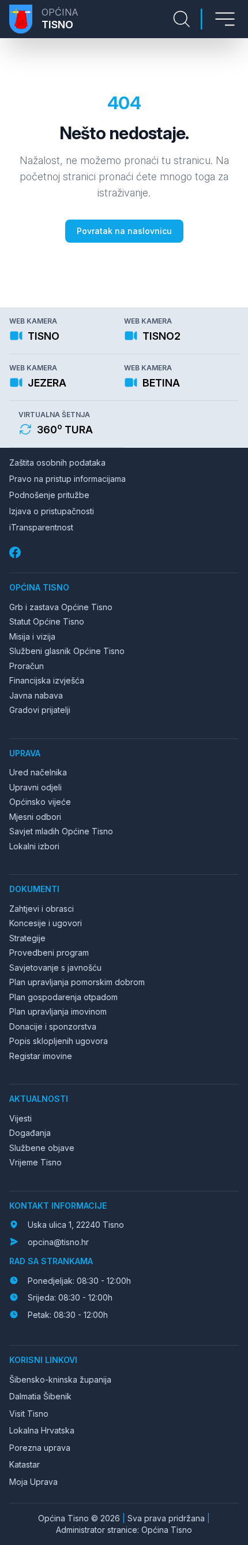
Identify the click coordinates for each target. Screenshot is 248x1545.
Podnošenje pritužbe (49, 495)
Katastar (24, 1464)
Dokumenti (34, 889)
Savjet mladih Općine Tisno (61, 831)
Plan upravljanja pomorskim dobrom (77, 982)
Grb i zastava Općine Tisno (60, 607)
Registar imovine (40, 1056)
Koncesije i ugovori (45, 923)
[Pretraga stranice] (181, 19)
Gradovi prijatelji (39, 710)
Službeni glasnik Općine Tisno (67, 651)
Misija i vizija (32, 636)
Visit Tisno (28, 1413)
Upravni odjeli (35, 787)
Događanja (30, 1133)
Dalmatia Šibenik (40, 1396)
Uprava (24, 753)
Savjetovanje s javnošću (55, 967)
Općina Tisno (39, 587)
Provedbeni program (49, 952)
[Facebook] (16, 553)
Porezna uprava (39, 1448)
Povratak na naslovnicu (124, 231)
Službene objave (41, 1148)
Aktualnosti (38, 1099)
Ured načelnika (38, 772)
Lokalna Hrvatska (41, 1430)
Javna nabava (36, 695)
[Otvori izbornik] (225, 19)
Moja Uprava (33, 1482)
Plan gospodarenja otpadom (63, 997)
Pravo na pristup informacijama (67, 479)
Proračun (26, 666)
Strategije (27, 938)
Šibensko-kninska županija (60, 1379)
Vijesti (20, 1118)
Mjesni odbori (35, 817)
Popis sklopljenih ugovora (58, 1041)
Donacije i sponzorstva (52, 1026)
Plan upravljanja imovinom (58, 1011)
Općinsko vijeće (40, 802)
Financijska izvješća (46, 680)
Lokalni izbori (34, 846)
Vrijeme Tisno (35, 1162)
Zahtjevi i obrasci (41, 908)
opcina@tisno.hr (58, 1242)
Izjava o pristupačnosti (51, 511)
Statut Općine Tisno (46, 621)
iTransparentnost (41, 527)
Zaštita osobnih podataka (57, 462)
